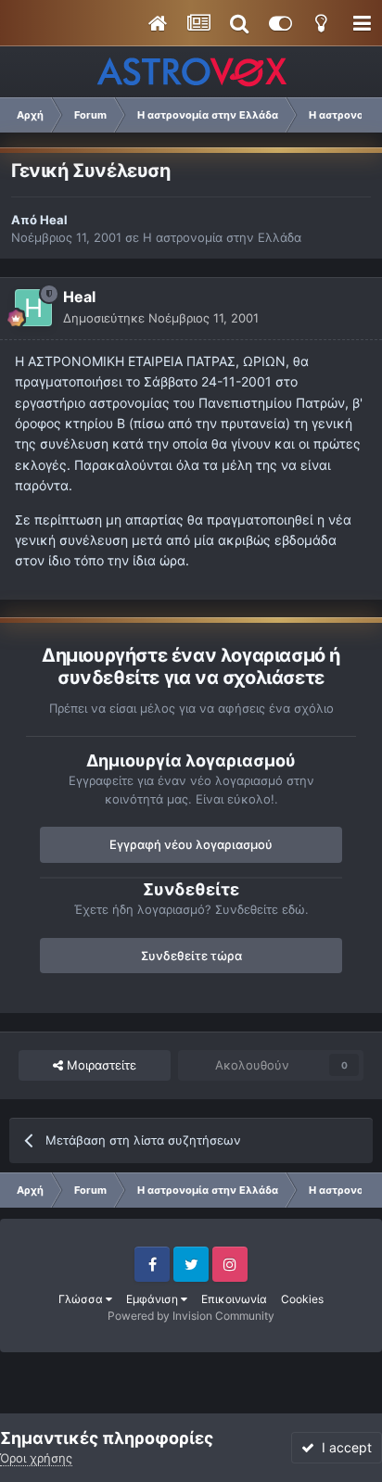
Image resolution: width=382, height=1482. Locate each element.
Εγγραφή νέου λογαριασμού (191, 844)
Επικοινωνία (234, 1299)
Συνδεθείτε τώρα (191, 955)
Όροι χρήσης (36, 1457)
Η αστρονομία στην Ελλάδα (222, 237)
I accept (343, 1447)
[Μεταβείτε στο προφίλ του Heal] (33, 307)
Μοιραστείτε (99, 1065)
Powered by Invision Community (191, 1316)
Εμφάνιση (153, 1299)
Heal (54, 219)
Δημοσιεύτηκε (161, 317)
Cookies (302, 1299)
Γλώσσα (82, 1299)
